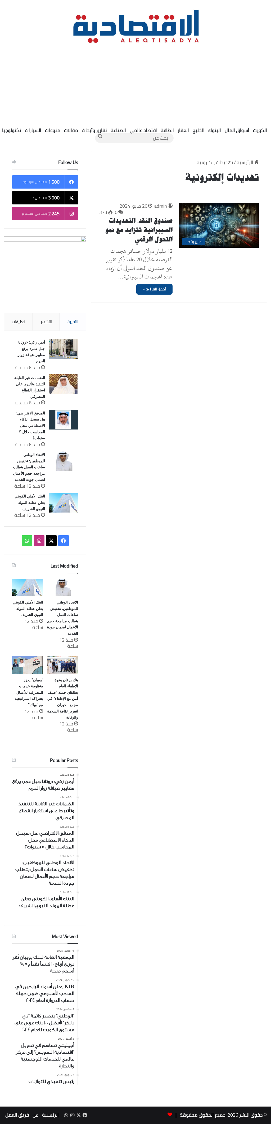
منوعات (52, 130)
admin (160, 206)
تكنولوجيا (11, 130)
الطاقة (167, 130)
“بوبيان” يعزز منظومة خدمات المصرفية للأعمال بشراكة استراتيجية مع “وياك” (29, 692)
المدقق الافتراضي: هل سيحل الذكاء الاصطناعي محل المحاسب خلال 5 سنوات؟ (30, 425)
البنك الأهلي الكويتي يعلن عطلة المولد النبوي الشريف (30, 502)
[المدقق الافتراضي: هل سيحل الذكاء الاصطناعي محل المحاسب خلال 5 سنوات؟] (63, 420)
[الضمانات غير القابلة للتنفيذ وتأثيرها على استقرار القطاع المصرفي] (63, 384)
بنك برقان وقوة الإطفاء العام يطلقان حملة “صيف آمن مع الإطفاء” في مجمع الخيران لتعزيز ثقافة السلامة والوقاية (62, 699)
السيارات (33, 130)
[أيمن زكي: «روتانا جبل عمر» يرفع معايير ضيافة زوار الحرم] (63, 349)
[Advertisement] (135, 85)
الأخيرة (72, 322)
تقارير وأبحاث (94, 130)
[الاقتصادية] (135, 25)
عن (35, 1115)
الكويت (260, 130)
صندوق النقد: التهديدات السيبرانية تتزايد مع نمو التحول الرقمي (139, 230)
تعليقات (18, 322)
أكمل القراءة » (154, 289)
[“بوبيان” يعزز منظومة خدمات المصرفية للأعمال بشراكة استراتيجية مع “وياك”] (27, 665)
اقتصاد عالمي (143, 130)
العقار (183, 130)
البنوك (214, 130)
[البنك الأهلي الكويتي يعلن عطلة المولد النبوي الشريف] (63, 503)
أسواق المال (237, 130)
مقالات (71, 130)
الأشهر (46, 322)
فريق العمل (17, 1115)
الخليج (199, 130)
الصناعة (118, 130)
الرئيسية (245, 162)
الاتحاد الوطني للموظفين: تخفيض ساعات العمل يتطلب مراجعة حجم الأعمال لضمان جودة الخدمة (29, 467)
